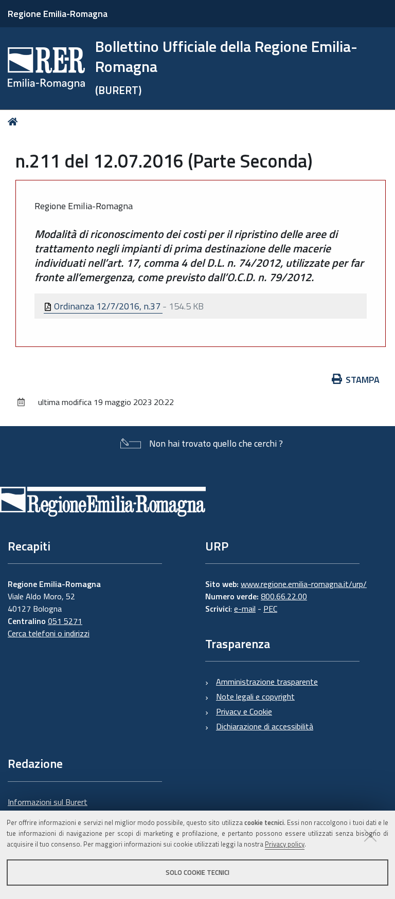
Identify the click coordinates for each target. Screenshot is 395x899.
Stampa (363, 380)
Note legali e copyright (255, 696)
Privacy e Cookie (244, 711)
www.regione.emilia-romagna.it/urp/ (304, 584)
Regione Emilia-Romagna (57, 14)
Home (15, 121)
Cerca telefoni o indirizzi (48, 633)
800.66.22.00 (284, 596)
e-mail (245, 608)
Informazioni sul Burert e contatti (47, 808)
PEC (270, 608)
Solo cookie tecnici (197, 872)
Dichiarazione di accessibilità (264, 726)
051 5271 (65, 621)
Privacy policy (284, 844)
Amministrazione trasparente (267, 681)
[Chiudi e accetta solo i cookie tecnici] (370, 835)
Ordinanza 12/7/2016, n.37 (107, 306)
